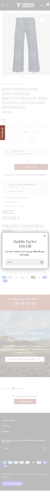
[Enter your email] (41, 262)
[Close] (45, 236)
